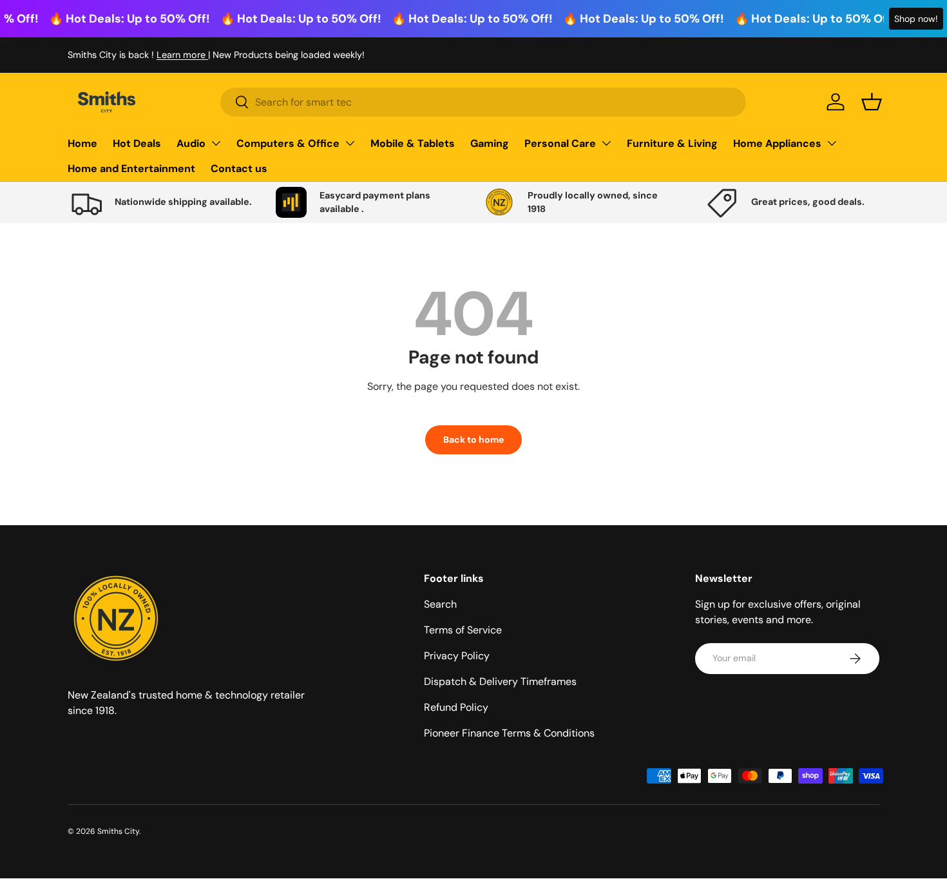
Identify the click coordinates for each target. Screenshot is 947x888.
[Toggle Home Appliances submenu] (831, 143)
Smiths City (118, 831)
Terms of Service (463, 630)
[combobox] (483, 102)
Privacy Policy (457, 655)
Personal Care (560, 143)
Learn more (182, 55)
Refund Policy (456, 707)
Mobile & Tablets (412, 143)
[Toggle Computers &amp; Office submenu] (350, 143)
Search (440, 604)
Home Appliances (777, 143)
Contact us (239, 168)
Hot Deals (137, 143)
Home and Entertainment (131, 168)
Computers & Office (288, 143)
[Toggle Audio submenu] (216, 143)
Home (82, 143)
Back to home (473, 439)
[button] (871, 102)
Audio (191, 143)
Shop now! (916, 18)
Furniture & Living (672, 143)
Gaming (489, 143)
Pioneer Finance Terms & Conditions (509, 733)
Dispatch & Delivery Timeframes (500, 681)
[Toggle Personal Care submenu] (606, 143)
